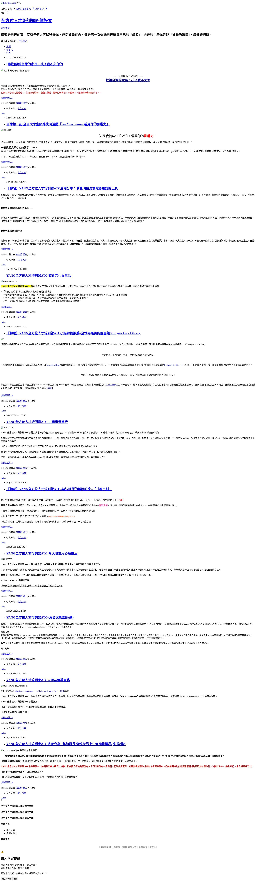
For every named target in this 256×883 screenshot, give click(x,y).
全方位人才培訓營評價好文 (26, 20)
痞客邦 (19, 103)
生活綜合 (23, 41)
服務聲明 (153, 847)
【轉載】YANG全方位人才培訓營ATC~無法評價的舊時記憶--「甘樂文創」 (59, 489)
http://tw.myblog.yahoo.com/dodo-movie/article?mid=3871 (39, 691)
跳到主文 (5, 28)
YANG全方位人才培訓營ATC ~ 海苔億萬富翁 (38, 680)
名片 (8, 53)
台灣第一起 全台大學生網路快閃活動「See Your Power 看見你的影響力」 (58, 124)
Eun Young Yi (112, 385)
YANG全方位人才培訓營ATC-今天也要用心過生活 (41, 553)
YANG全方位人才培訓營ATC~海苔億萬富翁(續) (40, 617)
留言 (25, 103)
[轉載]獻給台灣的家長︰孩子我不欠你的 (34, 64)
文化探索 (22, 108)
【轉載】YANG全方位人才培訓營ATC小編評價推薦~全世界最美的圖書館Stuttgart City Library (73, 333)
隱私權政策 (143, 847)
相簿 (8, 46)
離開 (15, 879)
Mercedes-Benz (53, 365)
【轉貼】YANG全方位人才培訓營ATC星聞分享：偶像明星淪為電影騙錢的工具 (62, 188)
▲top (3, 113)
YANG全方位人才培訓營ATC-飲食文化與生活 (38, 275)
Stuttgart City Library (173, 365)
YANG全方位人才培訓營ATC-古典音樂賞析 (37, 422)
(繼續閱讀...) (7, 98)
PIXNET (108, 847)
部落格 (9, 50)
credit (49, 388)
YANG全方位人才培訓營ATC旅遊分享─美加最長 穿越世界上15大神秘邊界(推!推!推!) (66, 744)
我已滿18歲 (6, 879)
